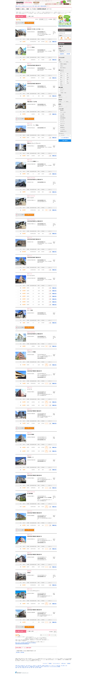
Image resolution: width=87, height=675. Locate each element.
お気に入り (49, 4)
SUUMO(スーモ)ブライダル (24, 3)
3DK (67, 79)
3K (60, 79)
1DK (67, 73)
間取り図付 (62, 125)
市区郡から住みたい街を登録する (30, 642)
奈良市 (39, 6)
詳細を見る (54, 41)
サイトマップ (45, 663)
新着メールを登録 (68, 38)
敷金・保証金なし (63, 67)
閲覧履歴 (55, 4)
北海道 (16, 667)
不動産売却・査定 (32, 666)
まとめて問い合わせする (29, 22)
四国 (31, 667)
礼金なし (61, 65)
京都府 (19, 643)
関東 (20, 667)
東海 (27, 667)
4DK (61, 83)
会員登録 (61, 4)
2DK (61, 77)
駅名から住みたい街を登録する (20, 642)
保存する (62, 38)
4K (67, 81)
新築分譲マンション (48, 665)
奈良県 (36, 6)
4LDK (68, 83)
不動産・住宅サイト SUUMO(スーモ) (20, 665)
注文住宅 (23, 666)
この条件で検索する (65, 140)
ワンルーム (62, 71)
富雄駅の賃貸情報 (43, 6)
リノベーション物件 (18, 666)
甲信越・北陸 (24, 667)
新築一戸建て (58, 665)
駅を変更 (68, 53)
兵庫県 (25, 643)
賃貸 (33, 6)
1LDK (61, 75)
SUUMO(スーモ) (69, 1)
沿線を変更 (62, 53)
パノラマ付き (62, 129)
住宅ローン (42, 666)
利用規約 (50, 663)
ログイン (66, 4)
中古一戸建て (63, 665)
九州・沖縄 (36, 667)
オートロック (62, 121)
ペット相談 (62, 114)
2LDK (68, 77)
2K (67, 75)
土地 (66, 665)
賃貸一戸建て (39, 665)
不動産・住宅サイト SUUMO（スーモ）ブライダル (23, 6)
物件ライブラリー (46, 666)
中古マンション (54, 665)
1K (60, 73)
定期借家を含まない (63, 131)
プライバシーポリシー (56, 663)
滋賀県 (16, 643)
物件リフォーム (27, 666)
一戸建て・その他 (63, 92)
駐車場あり (62, 110)
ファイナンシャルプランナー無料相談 (55, 666)
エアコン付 (62, 119)
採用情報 (68, 663)
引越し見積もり (38, 666)
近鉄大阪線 (18, 652)
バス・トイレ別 (62, 112)
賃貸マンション (30, 665)
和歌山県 (27, 643)
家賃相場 (43, 665)
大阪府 (21, 643)
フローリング (62, 123)
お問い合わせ (63, 663)
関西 (29, 667)
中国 (33, 667)
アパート (61, 90)
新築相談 (40, 667)
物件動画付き (62, 127)
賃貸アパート (35, 665)
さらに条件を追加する (65, 137)
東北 (18, 667)
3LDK (61, 81)
